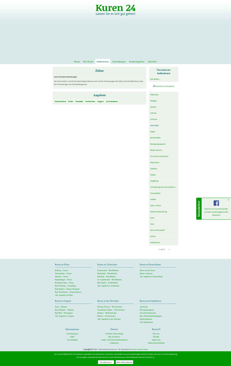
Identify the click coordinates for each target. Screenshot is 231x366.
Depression (154, 162)
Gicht (152, 218)
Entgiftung (154, 181)
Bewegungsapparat (157, 144)
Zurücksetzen (112, 101)
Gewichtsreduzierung (158, 212)
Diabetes (153, 168)
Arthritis (153, 113)
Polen (70, 101)
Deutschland (60, 101)
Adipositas (154, 95)
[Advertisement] (115, 39)
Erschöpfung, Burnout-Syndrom (162, 187)
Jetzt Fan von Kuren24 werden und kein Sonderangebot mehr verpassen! (216, 212)
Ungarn (100, 101)
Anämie (153, 107)
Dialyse (153, 175)
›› (169, 249)
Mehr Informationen (124, 362)
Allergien (153, 101)
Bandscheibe (155, 138)
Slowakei (79, 101)
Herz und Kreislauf (157, 230)
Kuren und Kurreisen (139, 349)
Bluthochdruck (156, 150)
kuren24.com (115, 7)
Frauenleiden (155, 193)
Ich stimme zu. (106, 362)
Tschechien (90, 101)
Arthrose (153, 119)
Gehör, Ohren (155, 205)
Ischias (153, 236)
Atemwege (154, 125)
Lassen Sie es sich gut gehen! (115, 14)
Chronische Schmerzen (159, 156)
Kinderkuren (155, 242)
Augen (152, 131)
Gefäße (153, 199)
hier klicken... (155, 79)
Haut (152, 224)
